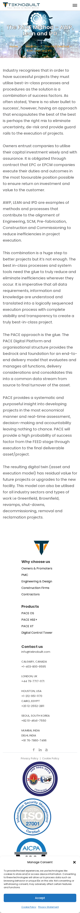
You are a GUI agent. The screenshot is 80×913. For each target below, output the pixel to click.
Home (14, 46)
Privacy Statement (48, 907)
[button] (74, 862)
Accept (40, 898)
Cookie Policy (28, 907)
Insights (31, 46)
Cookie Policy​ (50, 758)
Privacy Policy (29, 758)
